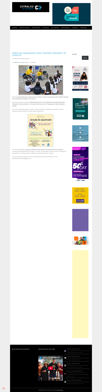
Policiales (46, 27)
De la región (55, 27)
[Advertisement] (51, 40)
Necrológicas (65, 27)
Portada (14, 27)
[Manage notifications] (3, 388)
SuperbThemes (59, 390)
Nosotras (83, 27)
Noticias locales (25, 27)
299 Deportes (36, 27)
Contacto (75, 27)
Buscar (74, 54)
